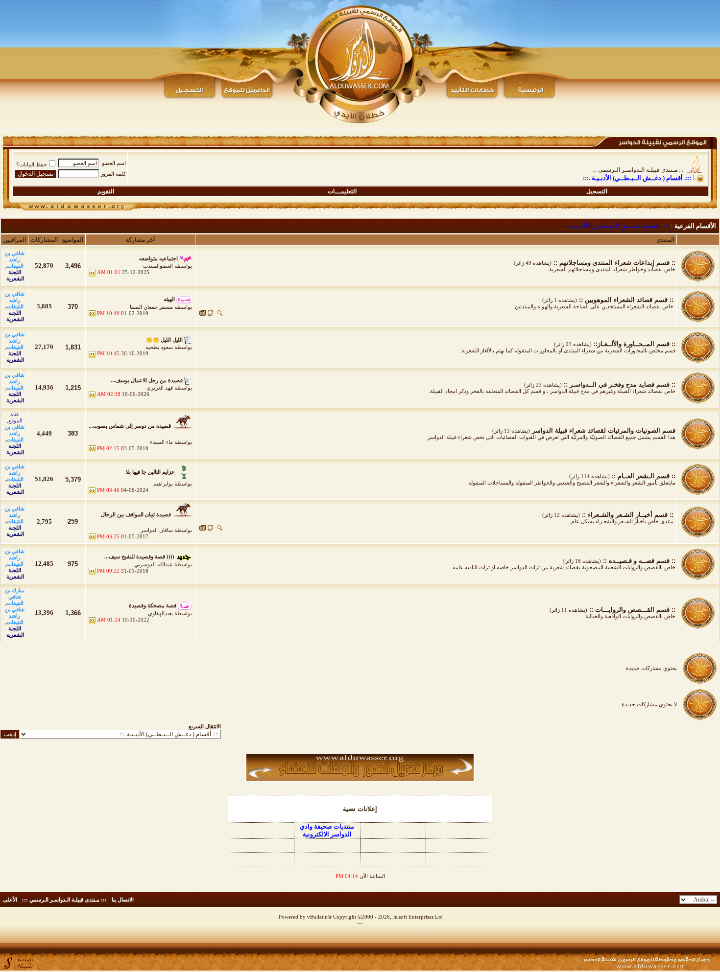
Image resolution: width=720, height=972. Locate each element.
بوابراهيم (163, 483)
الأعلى (10, 900)
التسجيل (596, 191)
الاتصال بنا (123, 900)
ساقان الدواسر (157, 530)
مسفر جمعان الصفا (151, 307)
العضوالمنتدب (158, 266)
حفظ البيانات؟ (31, 164)
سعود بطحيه (159, 347)
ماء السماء (161, 442)
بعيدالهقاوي (160, 613)
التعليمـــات (342, 191)
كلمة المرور (113, 174)
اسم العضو (114, 163)
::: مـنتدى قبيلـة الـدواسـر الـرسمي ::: (637, 169)
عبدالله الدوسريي (153, 564)
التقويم (105, 191)
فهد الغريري (159, 388)
